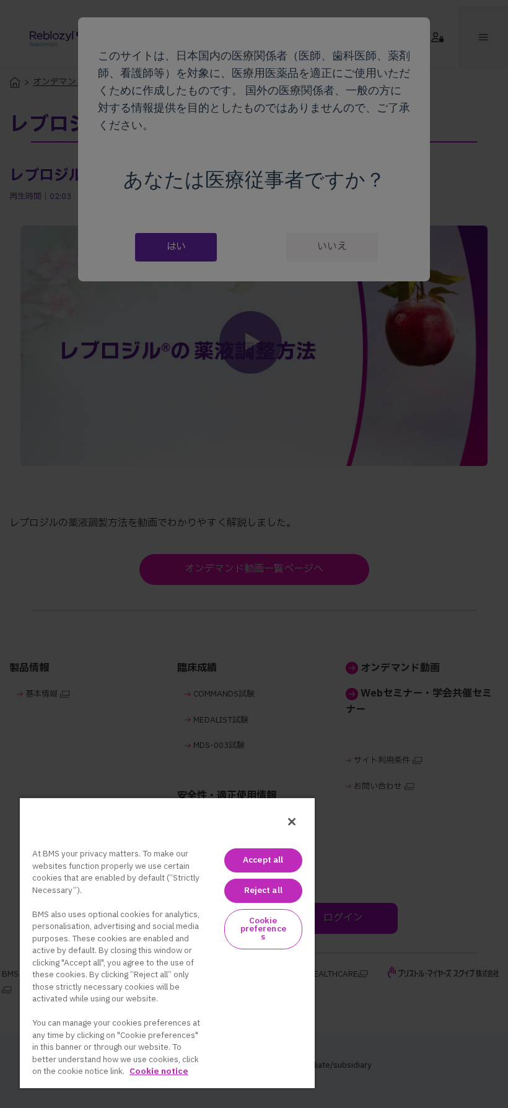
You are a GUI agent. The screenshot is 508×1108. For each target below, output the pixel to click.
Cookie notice (158, 1071)
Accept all (263, 860)
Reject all (263, 890)
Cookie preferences (263, 929)
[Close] (291, 821)
